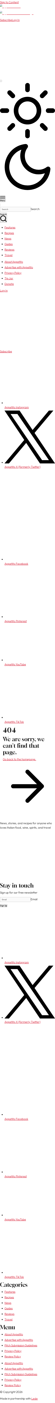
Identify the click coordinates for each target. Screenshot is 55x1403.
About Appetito (14, 261)
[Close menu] (0, 205)
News (8, 238)
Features (10, 227)
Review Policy (13, 1356)
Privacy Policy (13, 273)
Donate (9, 284)
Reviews (9, 249)
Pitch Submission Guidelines (21, 1345)
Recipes (9, 233)
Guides (9, 244)
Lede (34, 1398)
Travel (9, 255)
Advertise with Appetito (19, 267)
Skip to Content (9, 2)
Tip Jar (9, 278)
